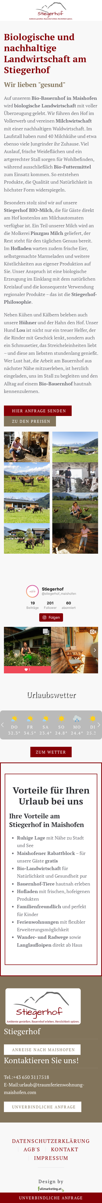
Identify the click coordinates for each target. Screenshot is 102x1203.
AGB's (32, 1149)
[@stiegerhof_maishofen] (32, 591)
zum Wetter (51, 752)
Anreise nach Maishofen (43, 1049)
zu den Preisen (31, 421)
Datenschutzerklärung (51, 1140)
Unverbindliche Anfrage (44, 1106)
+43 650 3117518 (31, 1077)
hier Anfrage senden (39, 410)
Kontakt (64, 1149)
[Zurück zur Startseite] (51, 10)
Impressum (51, 1157)
